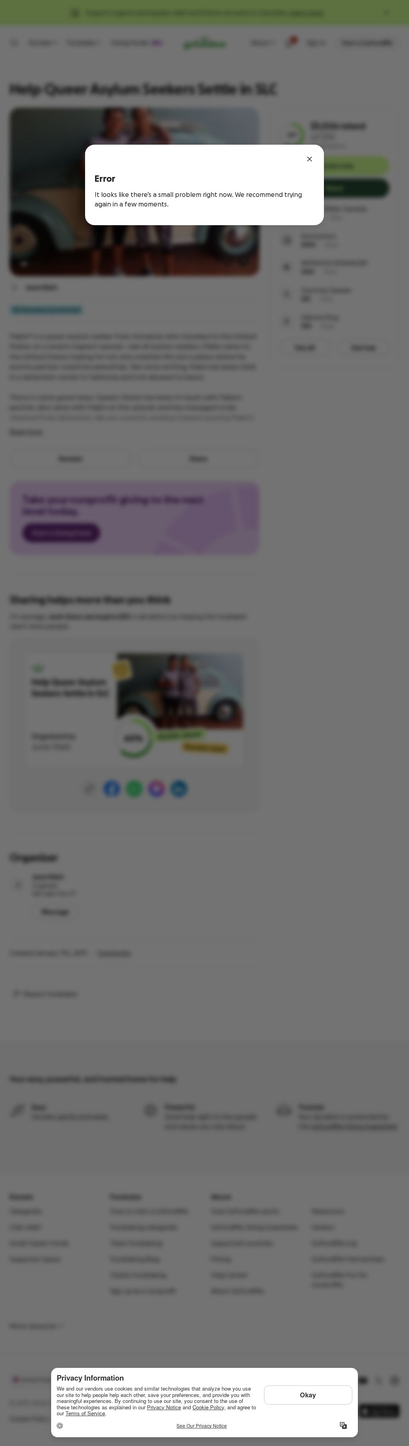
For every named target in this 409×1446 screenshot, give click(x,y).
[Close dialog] (310, 159)
